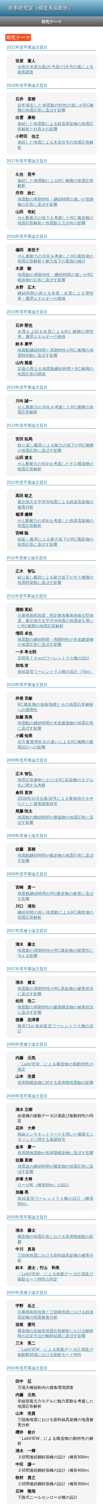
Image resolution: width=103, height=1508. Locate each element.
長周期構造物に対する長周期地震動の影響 (56, 1082)
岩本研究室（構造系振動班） (40, 8)
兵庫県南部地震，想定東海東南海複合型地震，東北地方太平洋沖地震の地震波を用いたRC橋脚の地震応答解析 (56, 620)
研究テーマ (52, 22)
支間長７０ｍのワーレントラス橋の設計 (54, 658)
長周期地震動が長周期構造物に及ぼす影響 (56, 1153)
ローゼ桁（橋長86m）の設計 (43, 1185)
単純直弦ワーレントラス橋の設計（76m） (55, 671)
